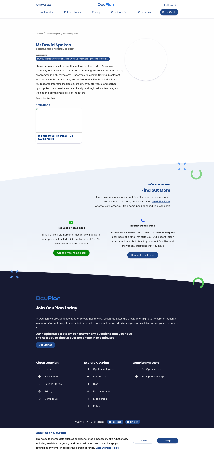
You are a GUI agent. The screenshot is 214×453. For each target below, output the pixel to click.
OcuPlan (39, 33)
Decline (143, 440)
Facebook (116, 422)
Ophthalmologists (53, 33)
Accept (167, 440)
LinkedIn (134, 422)
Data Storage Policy (107, 447)
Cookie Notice (97, 422)
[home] (106, 4)
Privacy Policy (81, 422)
